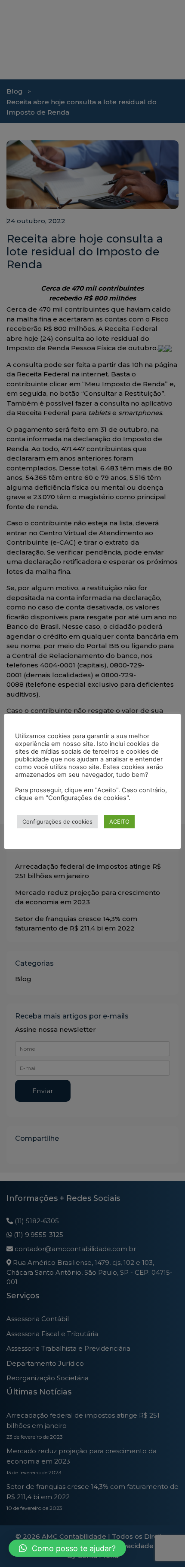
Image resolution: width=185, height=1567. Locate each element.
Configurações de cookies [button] (57, 821)
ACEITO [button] (119, 821)
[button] (67, 1548)
